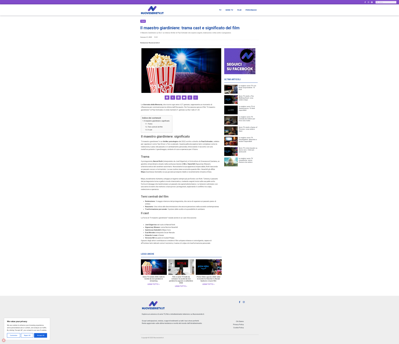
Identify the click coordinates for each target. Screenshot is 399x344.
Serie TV (229, 10)
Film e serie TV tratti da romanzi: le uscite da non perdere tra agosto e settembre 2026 (181, 280)
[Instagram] (368, 2)
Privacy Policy (238, 325)
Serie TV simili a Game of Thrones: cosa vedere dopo (248, 129)
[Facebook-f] (365, 2)
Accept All (40, 335)
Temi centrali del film (155, 127)
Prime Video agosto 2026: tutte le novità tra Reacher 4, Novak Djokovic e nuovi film (208, 279)
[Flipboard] (371, 2)
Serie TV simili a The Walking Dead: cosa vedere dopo (246, 98)
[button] (167, 97)
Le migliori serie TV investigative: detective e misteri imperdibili (248, 139)
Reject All (27, 335)
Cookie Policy (238, 328)
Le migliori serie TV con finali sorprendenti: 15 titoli (247, 87)
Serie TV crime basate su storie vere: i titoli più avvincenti (248, 150)
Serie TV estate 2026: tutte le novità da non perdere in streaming (153, 279)
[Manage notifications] (3, 340)
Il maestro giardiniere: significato (157, 121)
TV (220, 10)
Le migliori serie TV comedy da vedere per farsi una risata (247, 119)
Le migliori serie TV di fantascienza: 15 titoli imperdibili (247, 108)
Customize (13, 335)
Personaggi (251, 10)
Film (239, 10)
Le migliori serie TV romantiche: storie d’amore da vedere (246, 160)
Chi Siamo (240, 321)
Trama (150, 124)
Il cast (150, 130)
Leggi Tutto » (154, 284)
